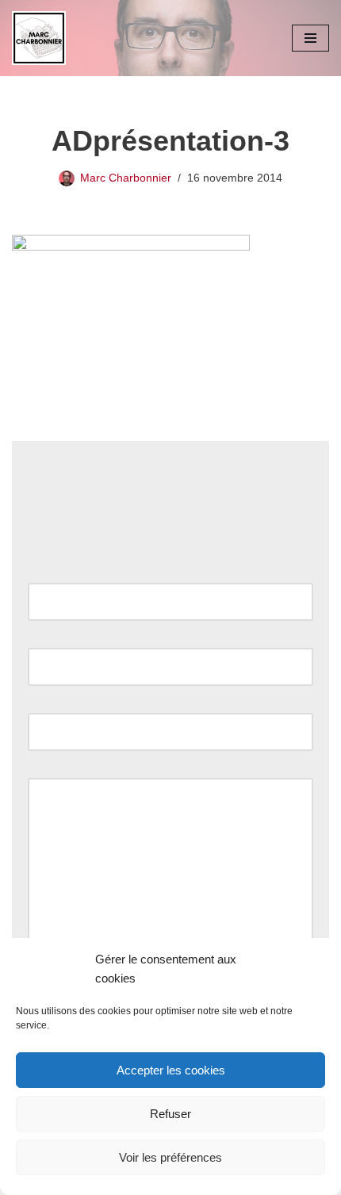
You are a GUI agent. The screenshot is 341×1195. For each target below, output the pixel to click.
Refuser (170, 1113)
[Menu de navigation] (310, 38)
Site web (50, 703)
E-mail (48, 638)
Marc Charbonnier (125, 178)
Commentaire (67, 768)
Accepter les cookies (171, 1070)
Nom (44, 573)
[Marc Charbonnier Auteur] (39, 38)
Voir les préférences (170, 1157)
